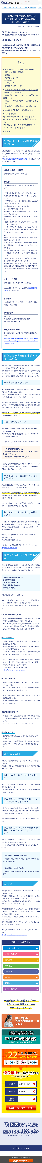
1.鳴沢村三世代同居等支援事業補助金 (20, 69)
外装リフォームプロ (21, 1148)
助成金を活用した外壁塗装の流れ (19, 110)
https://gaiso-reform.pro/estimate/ (14, 670)
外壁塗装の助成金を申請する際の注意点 (21, 90)
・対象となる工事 (10, 78)
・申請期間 (8, 80)
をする (21, 1108)
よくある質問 (10, 114)
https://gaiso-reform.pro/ (9, 548)
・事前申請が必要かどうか (14, 93)
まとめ (7, 131)
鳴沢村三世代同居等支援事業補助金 (15, 159)
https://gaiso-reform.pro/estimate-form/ (14, 935)
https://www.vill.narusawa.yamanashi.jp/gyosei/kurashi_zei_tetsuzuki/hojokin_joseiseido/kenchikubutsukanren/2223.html (21, 340)
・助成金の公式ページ (12, 86)
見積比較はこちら (21, 1161)
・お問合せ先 (8, 83)
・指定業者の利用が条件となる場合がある (20, 106)
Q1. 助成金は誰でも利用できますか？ (18, 117)
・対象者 (7, 75)
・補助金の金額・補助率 (13, 72)
